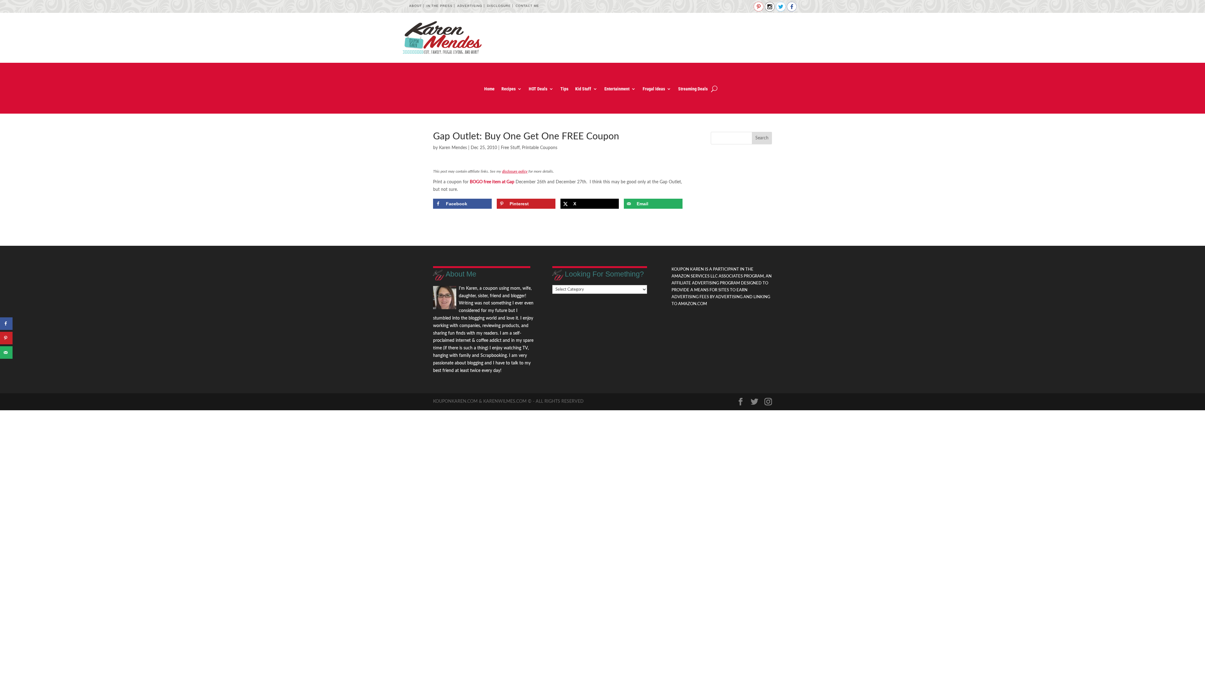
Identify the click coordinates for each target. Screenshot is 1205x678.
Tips (564, 89)
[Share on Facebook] (6, 323)
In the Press (439, 6)
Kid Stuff (583, 89)
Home (489, 89)
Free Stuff (510, 148)
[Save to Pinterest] (6, 338)
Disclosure (499, 6)
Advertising (469, 6)
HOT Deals (538, 89)
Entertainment (616, 89)
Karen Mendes (453, 148)
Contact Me (527, 6)
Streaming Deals (693, 89)
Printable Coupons (539, 148)
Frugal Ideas (654, 89)
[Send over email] (6, 352)
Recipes (508, 89)
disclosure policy (515, 171)
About (415, 6)
